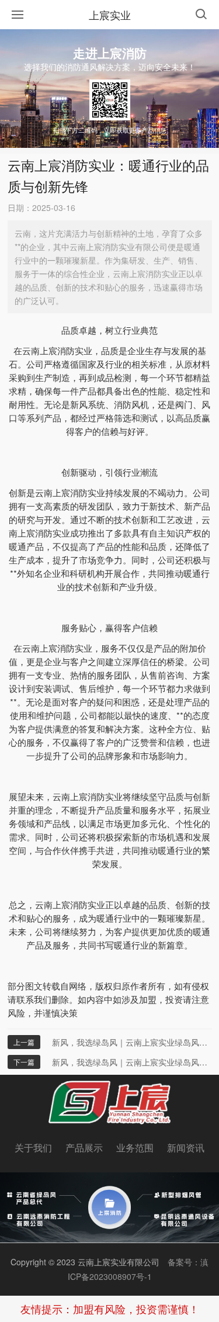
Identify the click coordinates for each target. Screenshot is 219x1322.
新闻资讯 (185, 1147)
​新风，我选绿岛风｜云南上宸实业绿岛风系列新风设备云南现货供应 (132, 1042)
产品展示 (84, 1147)
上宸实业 (110, 14)
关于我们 (33, 1147)
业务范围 (135, 1147)
